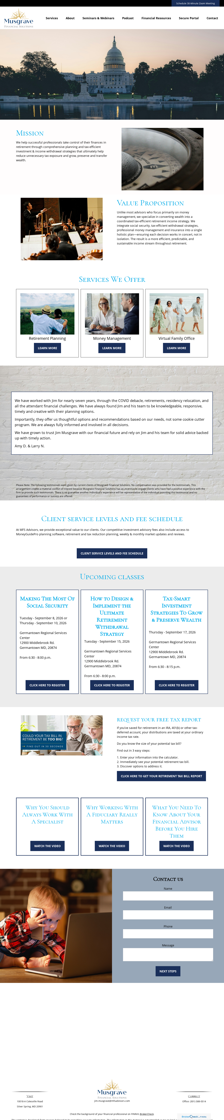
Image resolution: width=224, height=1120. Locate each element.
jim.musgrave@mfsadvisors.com (112, 1100)
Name (168, 889)
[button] (51, 18)
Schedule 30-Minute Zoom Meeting (195, 3)
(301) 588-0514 (198, 1101)
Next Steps (168, 971)
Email (168, 907)
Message (168, 945)
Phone (168, 926)
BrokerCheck (147, 1114)
